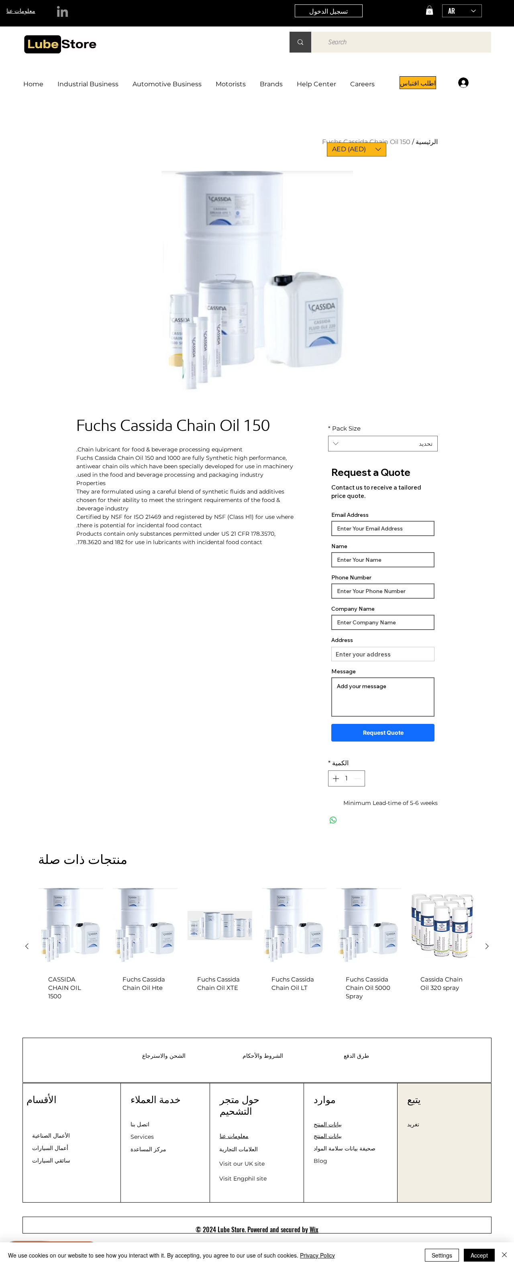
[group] (257, 946)
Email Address (350, 515)
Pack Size (344, 428)
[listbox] (356, 149)
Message (343, 671)
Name (339, 546)
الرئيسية (427, 142)
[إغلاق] (504, 1255)
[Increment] (335, 778)
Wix (314, 1229)
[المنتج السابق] (487, 946)
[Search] (300, 42)
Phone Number (351, 577)
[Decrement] (358, 778)
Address (342, 640)
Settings (442, 1255)
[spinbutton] (347, 778)
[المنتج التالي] (27, 946)
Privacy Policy (317, 1255)
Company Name (353, 609)
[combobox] (383, 443)
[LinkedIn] (62, 11)
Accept (479, 1255)
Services (142, 1136)
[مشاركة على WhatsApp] (333, 820)
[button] (429, 10)
